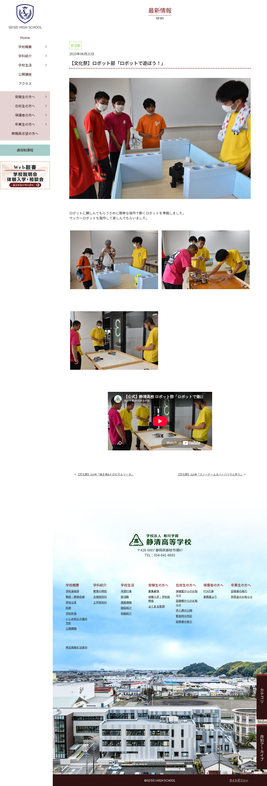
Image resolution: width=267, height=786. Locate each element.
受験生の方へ (25, 96)
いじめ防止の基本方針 (76, 621)
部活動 (76, 45)
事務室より (210, 597)
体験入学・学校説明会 (159, 599)
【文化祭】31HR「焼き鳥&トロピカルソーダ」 (105, 474)
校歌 (68, 608)
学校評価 (71, 613)
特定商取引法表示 (76, 647)
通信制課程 (25, 149)
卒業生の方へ (25, 124)
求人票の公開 (184, 610)
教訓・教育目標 (75, 597)
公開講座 (25, 74)
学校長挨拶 (72, 591)
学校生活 (25, 64)
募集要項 (153, 591)
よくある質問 (156, 606)
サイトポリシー (238, 780)
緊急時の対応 (184, 616)
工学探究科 (100, 602)
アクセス (25, 83)
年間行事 (126, 591)
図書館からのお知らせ (187, 603)
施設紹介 (126, 608)
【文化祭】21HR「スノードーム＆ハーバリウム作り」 (210, 474)
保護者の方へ (25, 114)
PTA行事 (208, 591)
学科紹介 (25, 55)
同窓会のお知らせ (242, 597)
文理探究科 (100, 597)
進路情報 (126, 602)
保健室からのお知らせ (187, 593)
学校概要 (25, 46)
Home (25, 37)
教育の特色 (100, 591)
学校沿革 (71, 602)
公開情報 (71, 628)
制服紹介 (126, 613)
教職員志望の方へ (25, 133)
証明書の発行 (184, 622)
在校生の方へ (25, 105)
